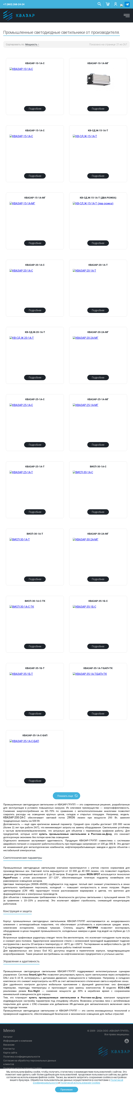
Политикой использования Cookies (80, 1082)
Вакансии (8, 1044)
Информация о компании (17, 1040)
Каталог (8, 1036)
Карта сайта (10, 1052)
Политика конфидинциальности (21, 1056)
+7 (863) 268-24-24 (13, 4)
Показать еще (65, 795)
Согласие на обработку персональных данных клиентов (29, 1062)
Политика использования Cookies (22, 1068)
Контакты (9, 1048)
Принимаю (66, 1089)
